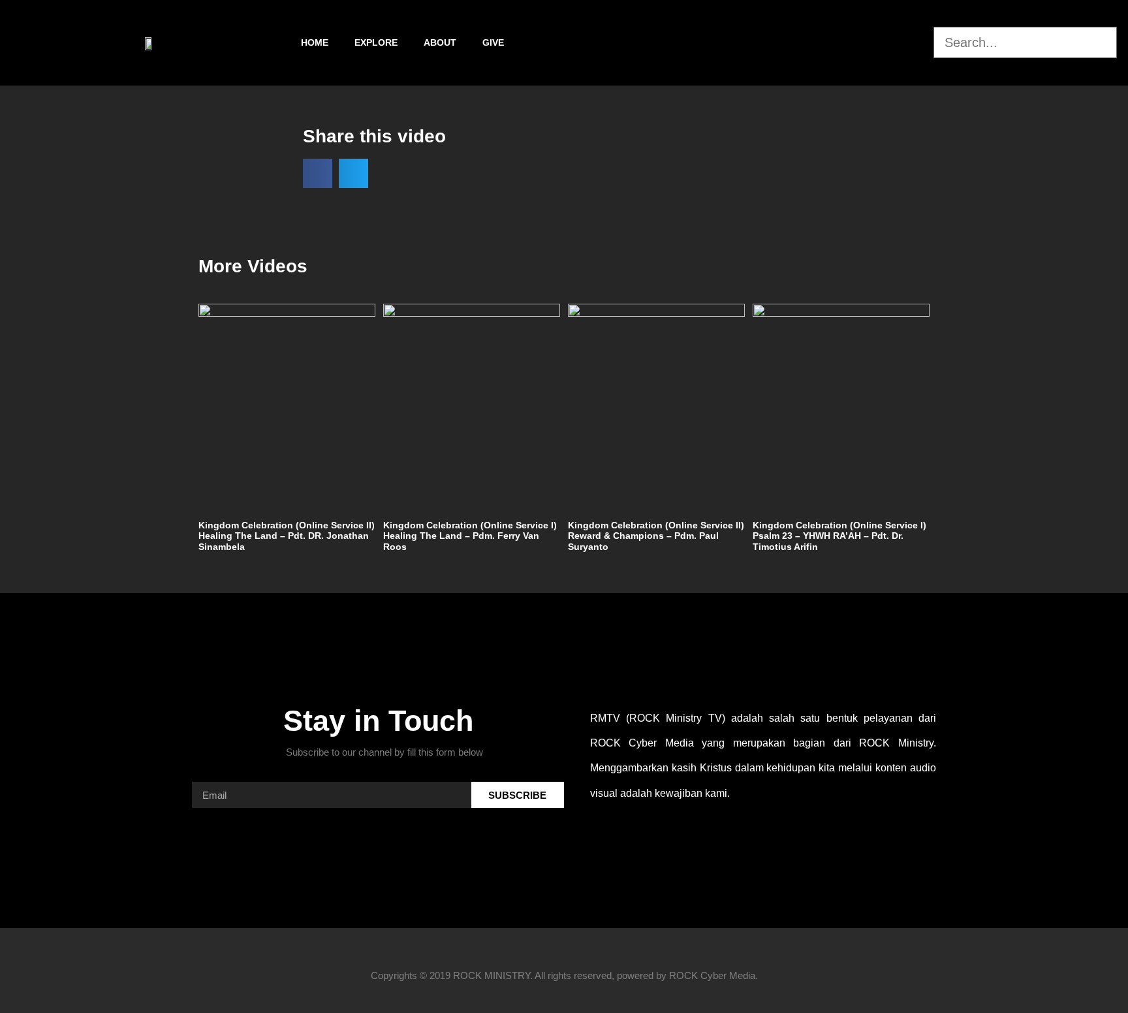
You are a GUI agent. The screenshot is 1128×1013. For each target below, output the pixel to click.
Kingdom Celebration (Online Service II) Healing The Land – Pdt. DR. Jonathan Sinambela (286, 536)
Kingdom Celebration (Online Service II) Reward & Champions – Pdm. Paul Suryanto (656, 536)
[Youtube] (920, 42)
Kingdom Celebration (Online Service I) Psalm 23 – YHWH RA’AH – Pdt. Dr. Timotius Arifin (839, 536)
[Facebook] (851, 42)
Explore (376, 42)
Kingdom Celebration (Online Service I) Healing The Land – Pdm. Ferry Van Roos (470, 536)
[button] (1025, 19)
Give (493, 42)
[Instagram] (886, 42)
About (440, 42)
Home (314, 42)
